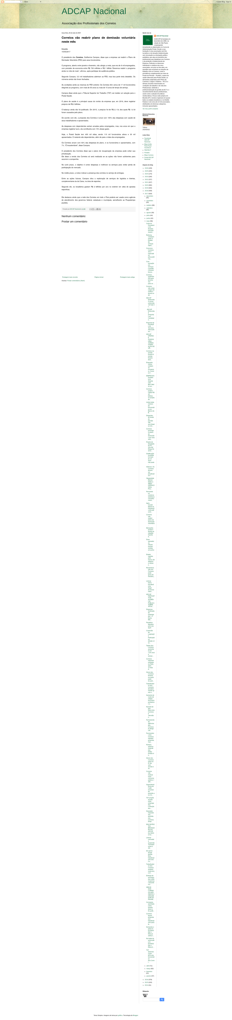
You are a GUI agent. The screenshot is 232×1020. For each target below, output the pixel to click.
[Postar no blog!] (93, 209)
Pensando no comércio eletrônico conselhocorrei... (150, 496)
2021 (147, 182)
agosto (148, 212)
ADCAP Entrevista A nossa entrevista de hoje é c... (150, 302)
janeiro (148, 976)
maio (148, 221)
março (148, 968)
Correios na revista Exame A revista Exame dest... (150, 355)
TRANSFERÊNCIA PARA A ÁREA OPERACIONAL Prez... (150, 484)
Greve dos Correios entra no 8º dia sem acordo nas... (150, 763)
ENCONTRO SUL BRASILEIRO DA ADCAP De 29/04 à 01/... (150, 830)
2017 (147, 193)
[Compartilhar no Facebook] (97, 209)
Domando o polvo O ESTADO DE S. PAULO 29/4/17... (150, 931)
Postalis (147, 153)
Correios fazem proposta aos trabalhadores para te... (150, 919)
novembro (149, 201)
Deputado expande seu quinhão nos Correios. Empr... (150, 816)
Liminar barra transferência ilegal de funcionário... (150, 586)
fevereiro (149, 971)
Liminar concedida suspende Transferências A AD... (150, 843)
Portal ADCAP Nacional (149, 158)
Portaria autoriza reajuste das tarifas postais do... (150, 750)
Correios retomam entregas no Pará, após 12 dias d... (150, 664)
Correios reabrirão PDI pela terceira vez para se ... (150, 279)
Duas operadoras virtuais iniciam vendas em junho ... (150, 546)
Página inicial (98, 277)
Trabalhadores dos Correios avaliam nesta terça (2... (150, 868)
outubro (149, 205)
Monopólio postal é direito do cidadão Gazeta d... (150, 532)
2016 (147, 979)
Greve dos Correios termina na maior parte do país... (150, 676)
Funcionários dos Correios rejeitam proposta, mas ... (150, 737)
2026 (147, 168)
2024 (147, 174)
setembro (149, 208)
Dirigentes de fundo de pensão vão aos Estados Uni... (150, 421)
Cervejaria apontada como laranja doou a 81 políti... (150, 906)
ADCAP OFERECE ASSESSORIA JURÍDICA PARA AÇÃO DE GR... (150, 341)
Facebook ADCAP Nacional (147, 140)
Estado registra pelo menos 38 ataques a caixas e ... (150, 560)
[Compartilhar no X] (95, 209)
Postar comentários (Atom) (76, 281)
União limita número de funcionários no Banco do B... (150, 407)
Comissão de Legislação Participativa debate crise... (150, 637)
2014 (147, 985)
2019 (147, 188)
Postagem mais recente (70, 277)
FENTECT (147, 150)
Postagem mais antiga (127, 277)
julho (148, 215)
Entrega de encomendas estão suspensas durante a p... (150, 880)
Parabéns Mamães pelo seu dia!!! (150, 625)
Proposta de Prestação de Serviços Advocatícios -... (150, 327)
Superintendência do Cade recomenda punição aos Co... (150, 790)
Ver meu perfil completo (150, 109)
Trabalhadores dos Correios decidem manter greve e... (150, 688)
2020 (147, 185)
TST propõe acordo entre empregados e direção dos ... (150, 803)
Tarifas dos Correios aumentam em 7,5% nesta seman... (150, 651)
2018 (147, 191)
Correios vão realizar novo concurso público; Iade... (150, 777)
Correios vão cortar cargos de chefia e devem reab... (150, 291)
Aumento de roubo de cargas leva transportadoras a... (150, 699)
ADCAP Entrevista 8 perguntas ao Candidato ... (150, 315)
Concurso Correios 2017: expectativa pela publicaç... (150, 253)
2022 (147, 179)
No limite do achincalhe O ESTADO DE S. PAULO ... (150, 943)
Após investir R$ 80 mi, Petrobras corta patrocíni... (150, 507)
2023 (147, 176)
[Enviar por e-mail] (90, 209)
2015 (147, 982)
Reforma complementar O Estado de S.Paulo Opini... (150, 240)
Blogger (135, 1015)
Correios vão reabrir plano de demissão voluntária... (150, 520)
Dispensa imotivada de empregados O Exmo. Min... (150, 615)
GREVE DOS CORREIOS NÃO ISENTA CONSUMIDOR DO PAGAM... (150, 893)
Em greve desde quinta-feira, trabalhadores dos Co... (150, 856)
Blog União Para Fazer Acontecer (148, 146)
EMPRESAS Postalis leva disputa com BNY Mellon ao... (150, 381)
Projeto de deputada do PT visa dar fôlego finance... (150, 446)
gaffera (120, 1015)
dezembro (149, 196)
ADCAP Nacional (94, 11)
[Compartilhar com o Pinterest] (100, 209)
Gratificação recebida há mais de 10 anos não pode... (150, 459)
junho (148, 218)
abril (148, 966)
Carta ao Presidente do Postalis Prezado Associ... (150, 228)
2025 (147, 171)
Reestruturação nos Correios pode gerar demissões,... (150, 573)
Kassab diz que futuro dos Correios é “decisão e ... (150, 712)
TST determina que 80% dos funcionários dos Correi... (150, 956)
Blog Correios (148, 155)
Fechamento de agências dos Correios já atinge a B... (150, 725)
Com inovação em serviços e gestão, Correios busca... (150, 267)
